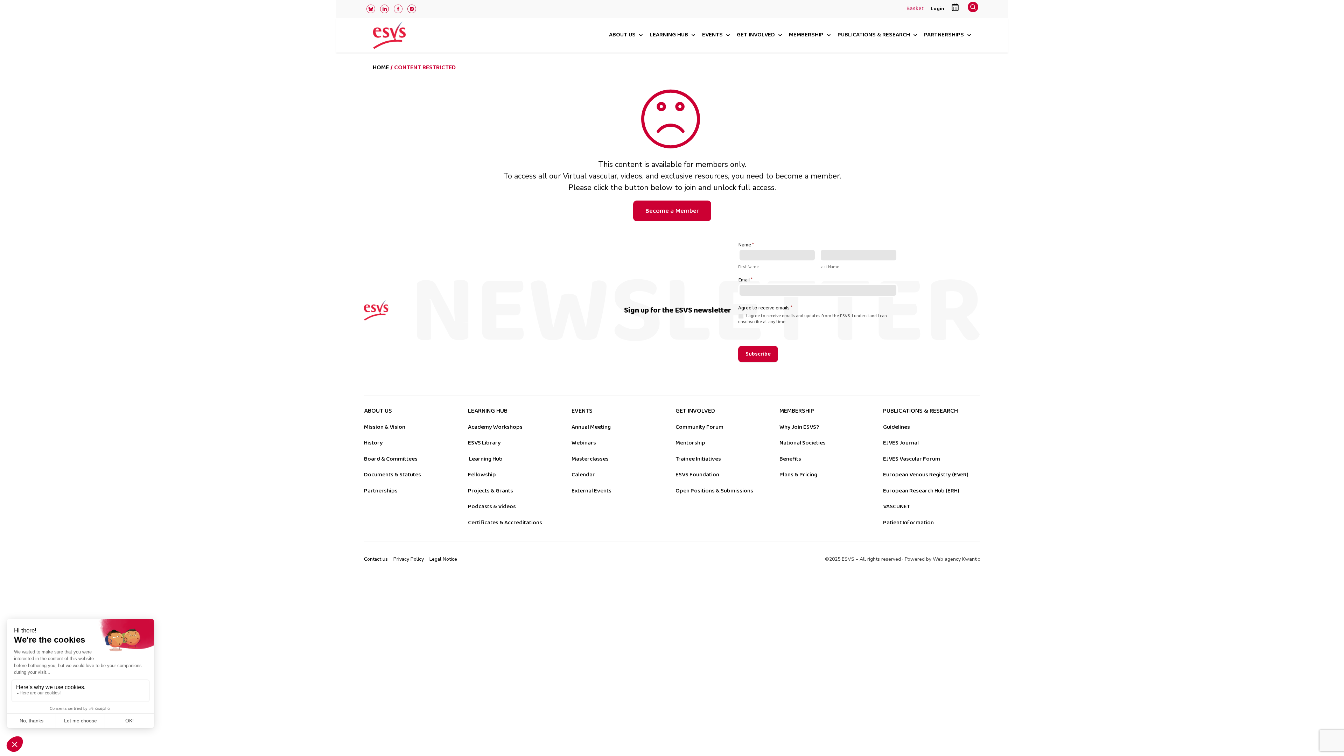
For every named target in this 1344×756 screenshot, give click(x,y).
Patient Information (908, 522)
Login (937, 9)
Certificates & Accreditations (505, 522)
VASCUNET (896, 506)
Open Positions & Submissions (714, 490)
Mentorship (690, 442)
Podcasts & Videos (492, 506)
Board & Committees (391, 458)
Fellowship (482, 474)
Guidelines (896, 427)
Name (746, 245)
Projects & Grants (490, 490)
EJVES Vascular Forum (911, 458)
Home (381, 67)
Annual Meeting (591, 427)
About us (622, 35)
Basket (915, 9)
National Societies (802, 442)
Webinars (584, 442)
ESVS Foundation (697, 474)
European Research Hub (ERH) (921, 490)
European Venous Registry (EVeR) (925, 474)
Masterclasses (590, 458)
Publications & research (874, 35)
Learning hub (669, 35)
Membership (806, 35)
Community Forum (699, 427)
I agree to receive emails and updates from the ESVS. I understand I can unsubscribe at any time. (812, 319)
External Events (591, 490)
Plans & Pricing (798, 474)
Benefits (790, 458)
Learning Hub (486, 458)
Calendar (583, 474)
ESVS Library (484, 442)
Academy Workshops (495, 427)
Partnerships (944, 35)
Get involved (756, 35)
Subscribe (758, 354)
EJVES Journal (901, 442)
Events (712, 35)
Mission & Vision (384, 427)
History (373, 442)
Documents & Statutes (392, 474)
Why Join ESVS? (799, 427)
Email (745, 280)
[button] (973, 9)
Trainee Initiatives (698, 458)
